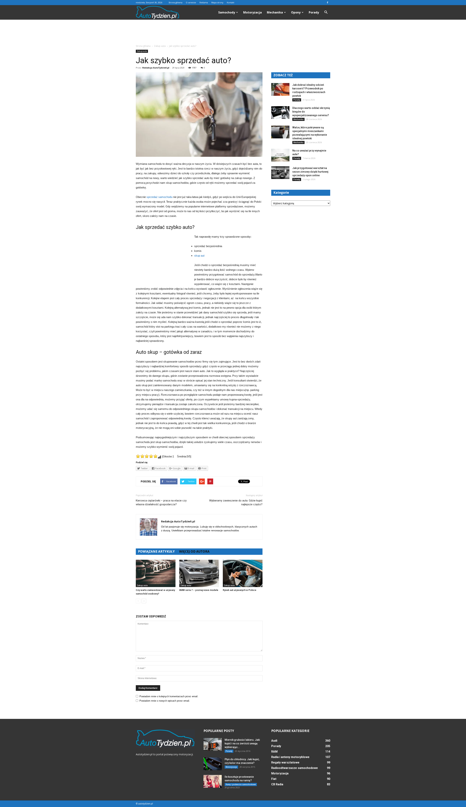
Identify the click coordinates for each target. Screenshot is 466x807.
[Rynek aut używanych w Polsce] (242, 573)
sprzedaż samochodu (159, 196)
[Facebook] (327, 2)
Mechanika (275, 12)
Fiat (273, 779)
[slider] (147, 456)
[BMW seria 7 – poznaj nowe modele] (199, 573)
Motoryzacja (252, 12)
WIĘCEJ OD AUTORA (194, 551)
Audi (274, 740)
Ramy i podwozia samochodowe (241, 784)
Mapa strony (217, 2)
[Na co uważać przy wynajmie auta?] (280, 155)
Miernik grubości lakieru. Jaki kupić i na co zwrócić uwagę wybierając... (242, 743)
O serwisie (191, 2)
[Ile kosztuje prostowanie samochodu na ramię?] (213, 781)
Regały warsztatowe (285, 762)
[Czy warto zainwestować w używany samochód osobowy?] (155, 573)
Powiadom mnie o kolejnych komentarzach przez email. (168, 696)
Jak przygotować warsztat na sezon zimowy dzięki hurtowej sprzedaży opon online (310, 172)
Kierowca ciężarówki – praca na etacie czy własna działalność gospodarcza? (161, 502)
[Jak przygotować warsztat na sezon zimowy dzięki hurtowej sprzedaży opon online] (280, 172)
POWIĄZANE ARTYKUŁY (156, 551)
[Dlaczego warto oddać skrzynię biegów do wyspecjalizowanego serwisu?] (280, 112)
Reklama (204, 2)
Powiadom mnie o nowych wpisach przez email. (164, 700)
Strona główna (175, 2)
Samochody (226, 12)
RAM (274, 751)
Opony (296, 12)
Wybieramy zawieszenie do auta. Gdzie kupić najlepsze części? (235, 502)
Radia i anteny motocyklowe (290, 757)
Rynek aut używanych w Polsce (239, 590)
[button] (325, 12)
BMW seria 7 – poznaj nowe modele (198, 590)
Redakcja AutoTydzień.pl (155, 67)
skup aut (199, 255)
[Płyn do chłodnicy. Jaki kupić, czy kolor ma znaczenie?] (213, 763)
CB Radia (277, 784)
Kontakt (230, 2)
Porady (314, 12)
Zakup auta (142, 51)
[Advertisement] (233, 32)
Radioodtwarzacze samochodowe (294, 768)
